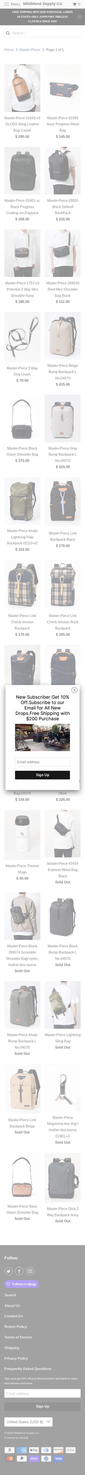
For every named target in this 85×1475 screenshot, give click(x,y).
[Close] (74, 690)
